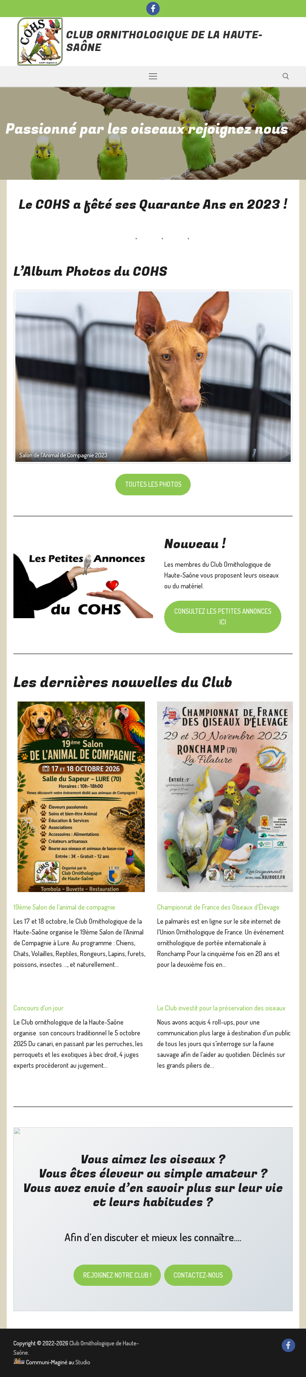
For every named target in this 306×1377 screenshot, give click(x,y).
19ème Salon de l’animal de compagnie (64, 907)
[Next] (277, 377)
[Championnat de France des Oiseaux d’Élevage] (225, 798)
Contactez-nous (198, 1275)
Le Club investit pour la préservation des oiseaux (221, 1008)
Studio (82, 1362)
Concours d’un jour (38, 1008)
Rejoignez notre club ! (117, 1275)
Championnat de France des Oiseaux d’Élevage (218, 907)
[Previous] (29, 377)
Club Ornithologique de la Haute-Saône (164, 41)
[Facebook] (153, 8)
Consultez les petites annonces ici (222, 616)
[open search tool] (285, 76)
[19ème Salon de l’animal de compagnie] (81, 798)
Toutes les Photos (153, 484)
